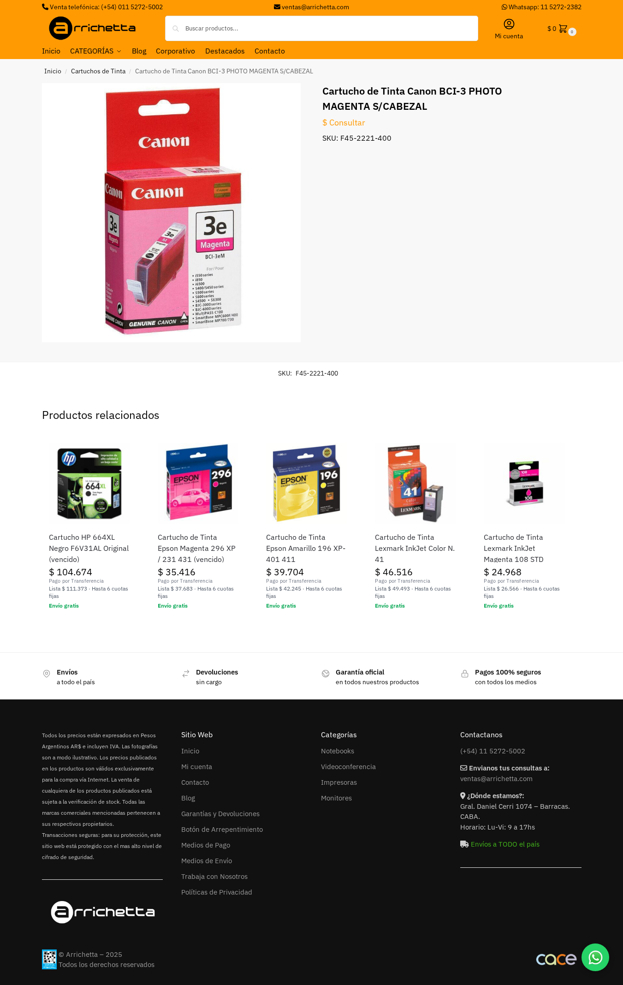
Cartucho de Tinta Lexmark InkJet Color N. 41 (415, 548)
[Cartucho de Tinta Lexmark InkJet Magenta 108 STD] (524, 483)
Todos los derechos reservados (106, 964)
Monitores (336, 798)
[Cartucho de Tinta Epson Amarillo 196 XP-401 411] (306, 483)
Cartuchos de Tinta (98, 71)
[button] (560, 28)
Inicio (52, 71)
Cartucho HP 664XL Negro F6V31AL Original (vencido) (89, 548)
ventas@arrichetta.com (315, 7)
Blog (188, 798)
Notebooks (337, 750)
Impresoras (339, 782)
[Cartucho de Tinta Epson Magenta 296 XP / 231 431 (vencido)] (198, 483)
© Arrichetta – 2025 (90, 954)
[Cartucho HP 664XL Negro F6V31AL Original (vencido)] (89, 483)
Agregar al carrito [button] (89, 625)
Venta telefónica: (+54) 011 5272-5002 (105, 7)
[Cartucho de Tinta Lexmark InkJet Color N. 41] (415, 483)
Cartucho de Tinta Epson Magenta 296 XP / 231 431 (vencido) (197, 548)
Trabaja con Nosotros (214, 876)
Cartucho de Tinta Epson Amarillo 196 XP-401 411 (305, 548)
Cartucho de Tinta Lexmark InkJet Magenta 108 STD (514, 548)
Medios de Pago (205, 845)
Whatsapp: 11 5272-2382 (544, 7)
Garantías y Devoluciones (220, 813)
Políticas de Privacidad (216, 892)
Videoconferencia (348, 766)
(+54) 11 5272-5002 (492, 750)
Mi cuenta (509, 36)
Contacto (195, 782)
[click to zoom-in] (171, 212)
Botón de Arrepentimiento (222, 829)
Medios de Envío (206, 860)
